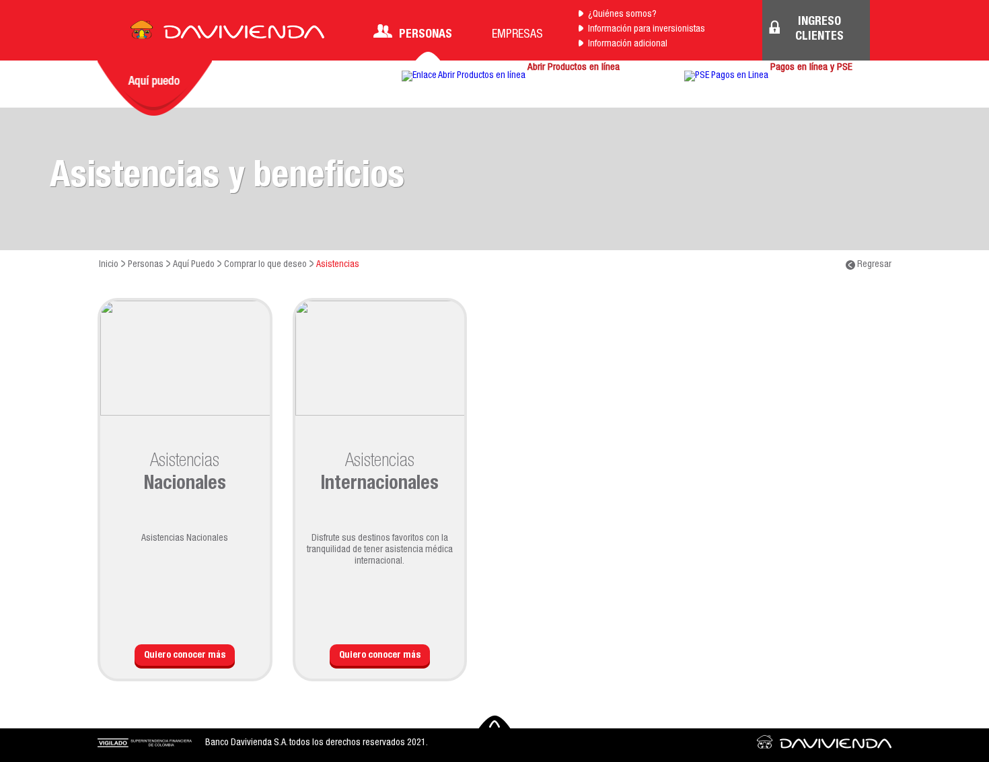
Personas (425, 35)
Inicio (108, 265)
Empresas (517, 35)
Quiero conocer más (184, 655)
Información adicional (627, 44)
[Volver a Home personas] (227, 33)
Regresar (873, 265)
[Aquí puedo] (155, 88)
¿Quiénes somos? (622, 15)
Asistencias (337, 265)
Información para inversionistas (646, 29)
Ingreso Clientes (819, 29)
